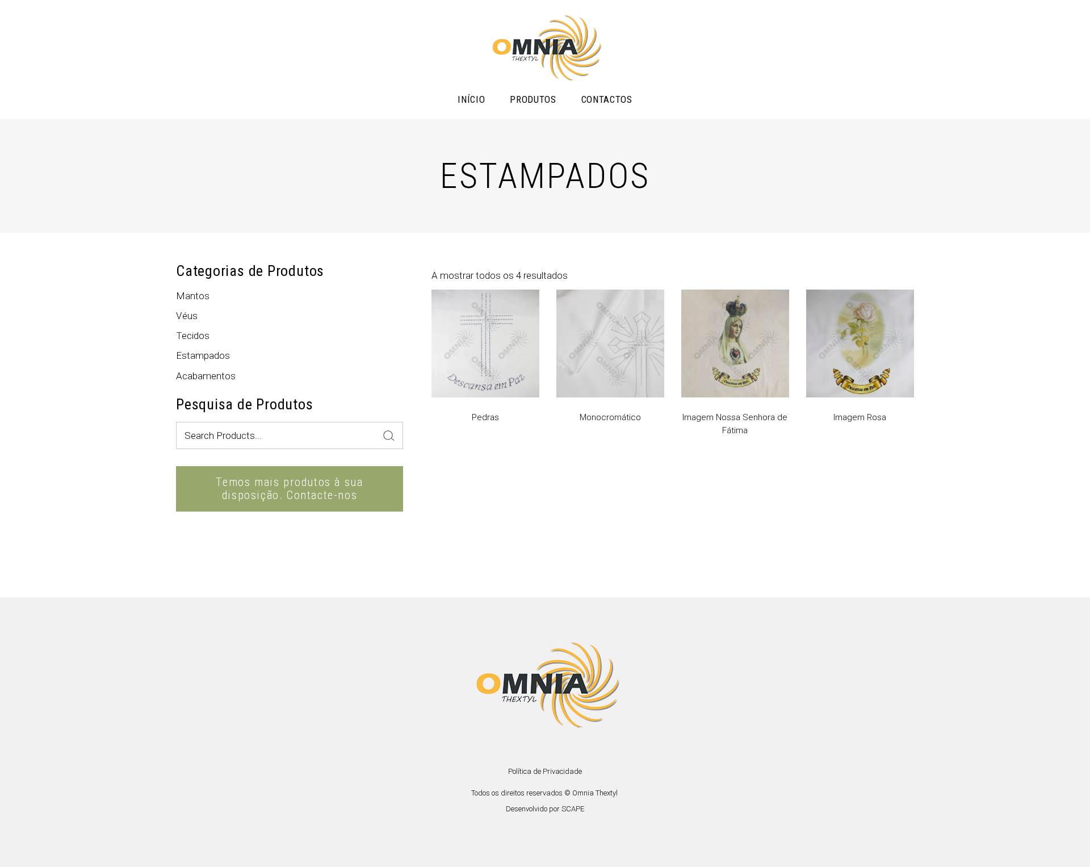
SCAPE (572, 809)
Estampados (203, 355)
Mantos (192, 295)
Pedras (485, 417)
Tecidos (192, 335)
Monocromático (610, 417)
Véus (187, 315)
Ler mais (448, 486)
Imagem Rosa (859, 417)
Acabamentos (206, 376)
